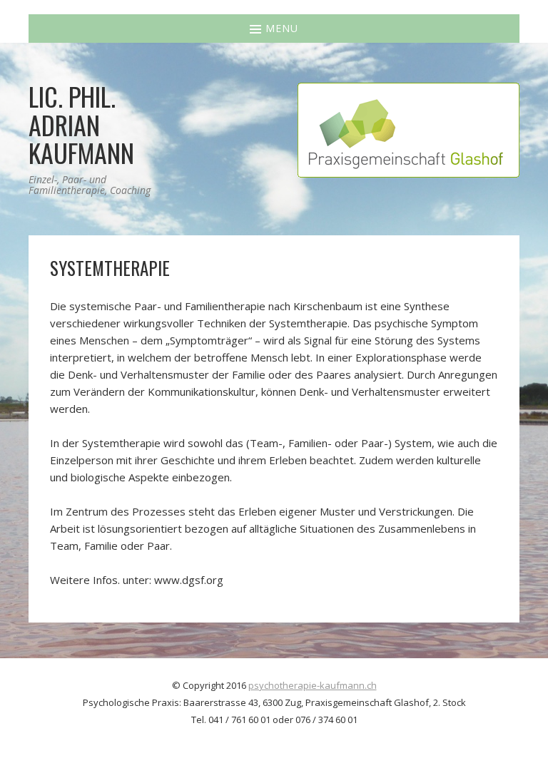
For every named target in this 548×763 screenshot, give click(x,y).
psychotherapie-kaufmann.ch (312, 685)
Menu (280, 28)
